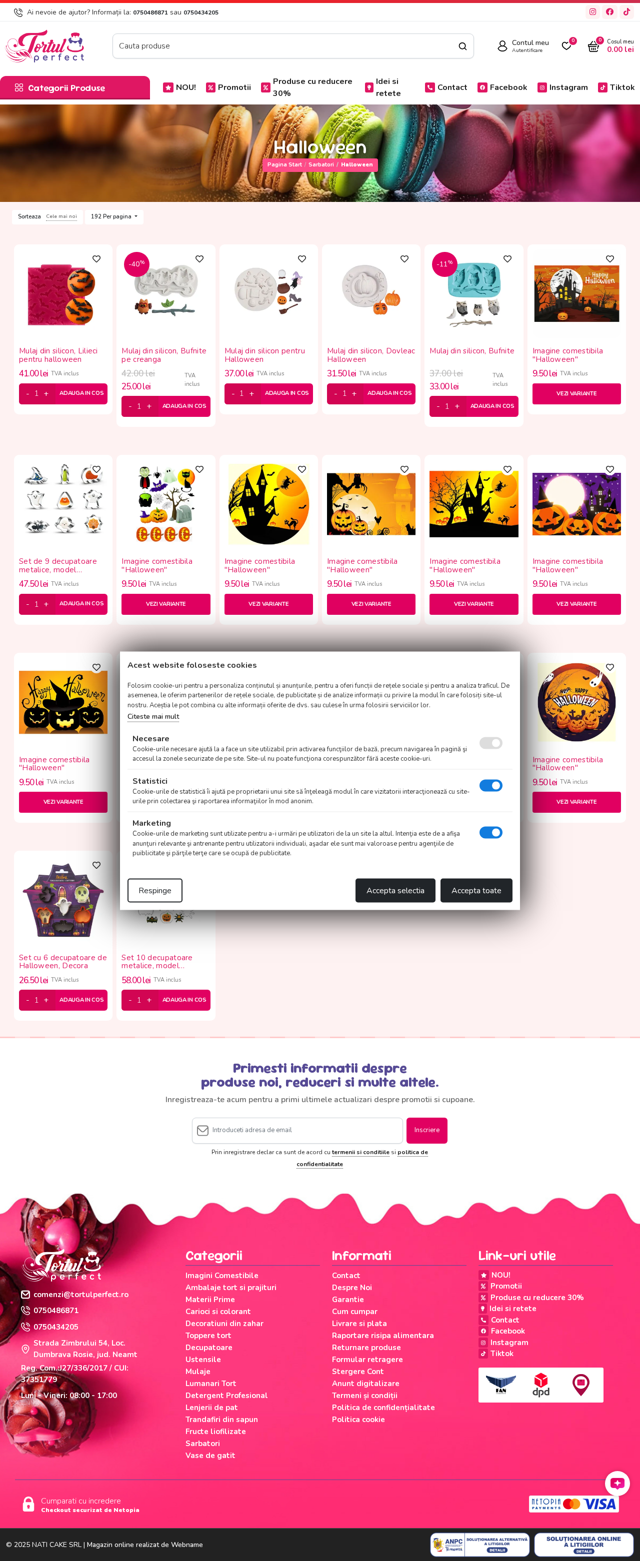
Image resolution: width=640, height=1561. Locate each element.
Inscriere (427, 1130)
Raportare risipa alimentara (383, 1336)
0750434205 (201, 12)
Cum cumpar (355, 1312)
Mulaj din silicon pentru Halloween (264, 355)
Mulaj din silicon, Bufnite (472, 351)
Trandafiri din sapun (222, 1420)
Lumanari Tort (211, 1384)
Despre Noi (352, 1288)
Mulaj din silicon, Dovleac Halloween (371, 355)
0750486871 (150, 12)
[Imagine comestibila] (576, 292)
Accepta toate (477, 890)
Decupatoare (209, 1348)
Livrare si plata (359, 1324)
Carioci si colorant (218, 1312)
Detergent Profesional (227, 1396)
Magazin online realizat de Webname (145, 1545)
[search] (462, 46)
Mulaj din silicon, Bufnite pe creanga (164, 355)
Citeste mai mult (153, 716)
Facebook (509, 87)
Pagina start (285, 164)
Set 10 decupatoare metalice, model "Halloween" (157, 962)
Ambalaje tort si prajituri (231, 1288)
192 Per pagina (112, 216)
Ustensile (203, 1360)
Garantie (348, 1300)
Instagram (569, 87)
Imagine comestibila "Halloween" (568, 355)
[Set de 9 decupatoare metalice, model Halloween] (63, 503)
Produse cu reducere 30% (312, 87)
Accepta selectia (395, 890)
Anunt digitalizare (366, 1384)
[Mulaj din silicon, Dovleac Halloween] (371, 292)
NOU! (186, 87)
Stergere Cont (358, 1372)
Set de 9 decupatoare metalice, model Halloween (58, 565)
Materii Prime (210, 1300)
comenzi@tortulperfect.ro (81, 1295)
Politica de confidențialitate (383, 1408)
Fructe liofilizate (216, 1432)
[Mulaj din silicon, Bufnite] (474, 292)
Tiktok (622, 87)
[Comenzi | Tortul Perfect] (44, 45)
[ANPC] (480, 1545)
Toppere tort (209, 1336)
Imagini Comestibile (222, 1276)
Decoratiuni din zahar (225, 1324)
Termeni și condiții (365, 1396)
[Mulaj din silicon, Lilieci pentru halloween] (63, 292)
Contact (453, 87)
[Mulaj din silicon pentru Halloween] (268, 292)
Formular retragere (367, 1360)
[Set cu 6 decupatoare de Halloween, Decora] (63, 899)
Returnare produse (366, 1348)
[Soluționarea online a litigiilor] (584, 1545)
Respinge (155, 890)
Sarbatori (321, 164)
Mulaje (198, 1372)
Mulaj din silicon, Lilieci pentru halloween (58, 355)
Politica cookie (358, 1420)
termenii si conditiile (361, 1152)
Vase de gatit (211, 1456)
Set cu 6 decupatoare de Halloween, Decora (63, 962)
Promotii (234, 87)
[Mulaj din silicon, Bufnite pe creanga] (166, 292)
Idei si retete (388, 87)
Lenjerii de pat (212, 1408)
